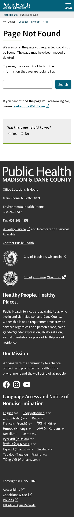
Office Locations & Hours (20, 189)
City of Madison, (45, 256)
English (8, 413)
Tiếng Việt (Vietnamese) (20, 459)
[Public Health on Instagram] (16, 384)
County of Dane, (45, 277)
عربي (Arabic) (12, 418)
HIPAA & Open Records (19, 505)
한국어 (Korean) (48, 428)
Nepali (7, 433)
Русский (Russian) (16, 439)
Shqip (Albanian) (34, 413)
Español (23, 21)
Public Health (10, 14)
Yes (15, 133)
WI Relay (16, 229)
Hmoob (35, 21)
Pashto (26, 433)
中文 (45, 21)
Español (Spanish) (15, 449)
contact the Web (31, 106)
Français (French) (15, 423)
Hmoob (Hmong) (15, 428)
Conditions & (17, 494)
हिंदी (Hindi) (44, 423)
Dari (35, 418)
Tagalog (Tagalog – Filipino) (23, 454)
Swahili (42, 449)
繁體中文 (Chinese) (16, 444)
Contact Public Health (18, 243)
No (27, 133)
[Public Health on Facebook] (6, 384)
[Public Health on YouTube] (26, 384)
